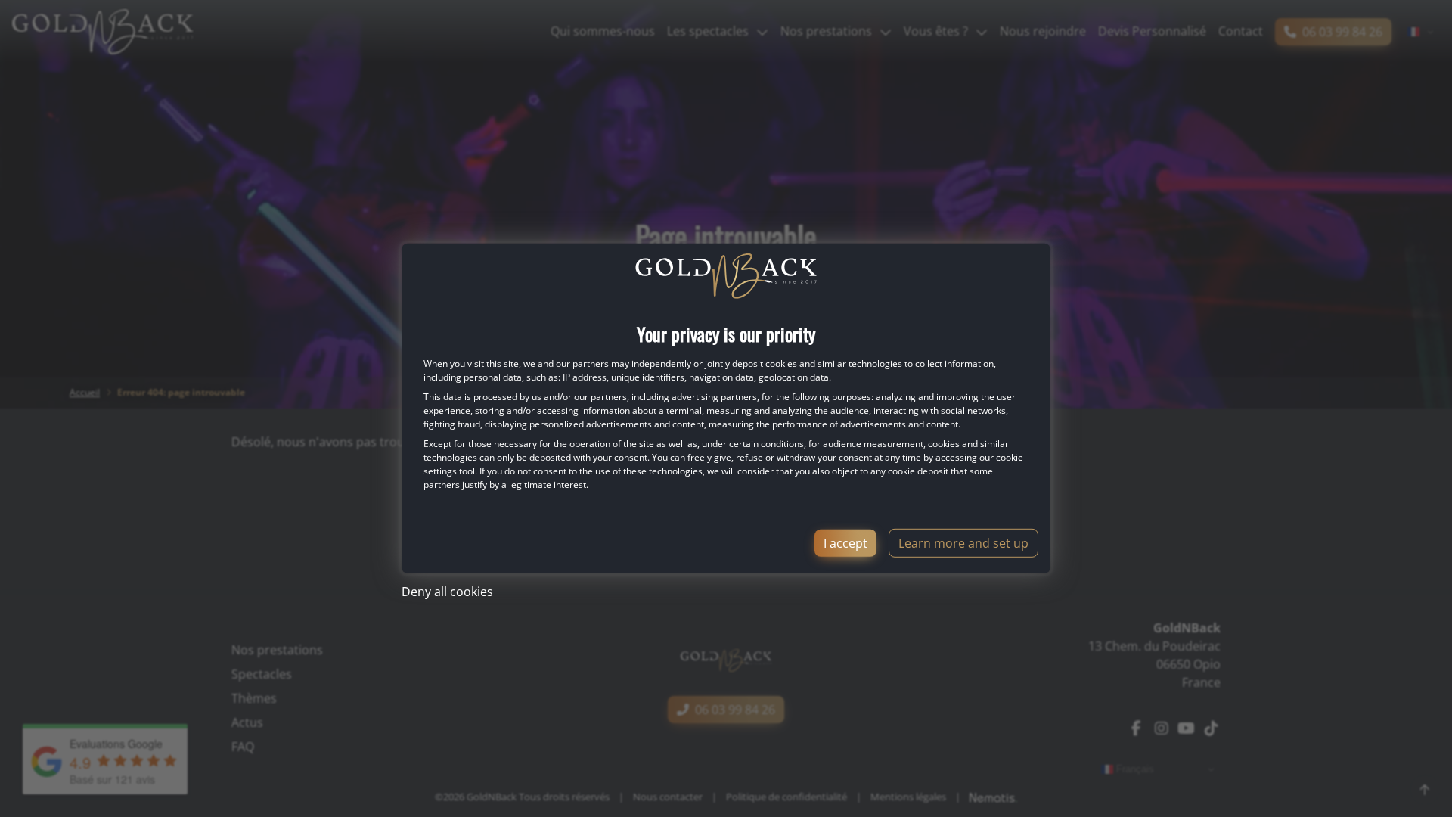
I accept (845, 543)
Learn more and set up (963, 543)
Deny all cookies (447, 591)
